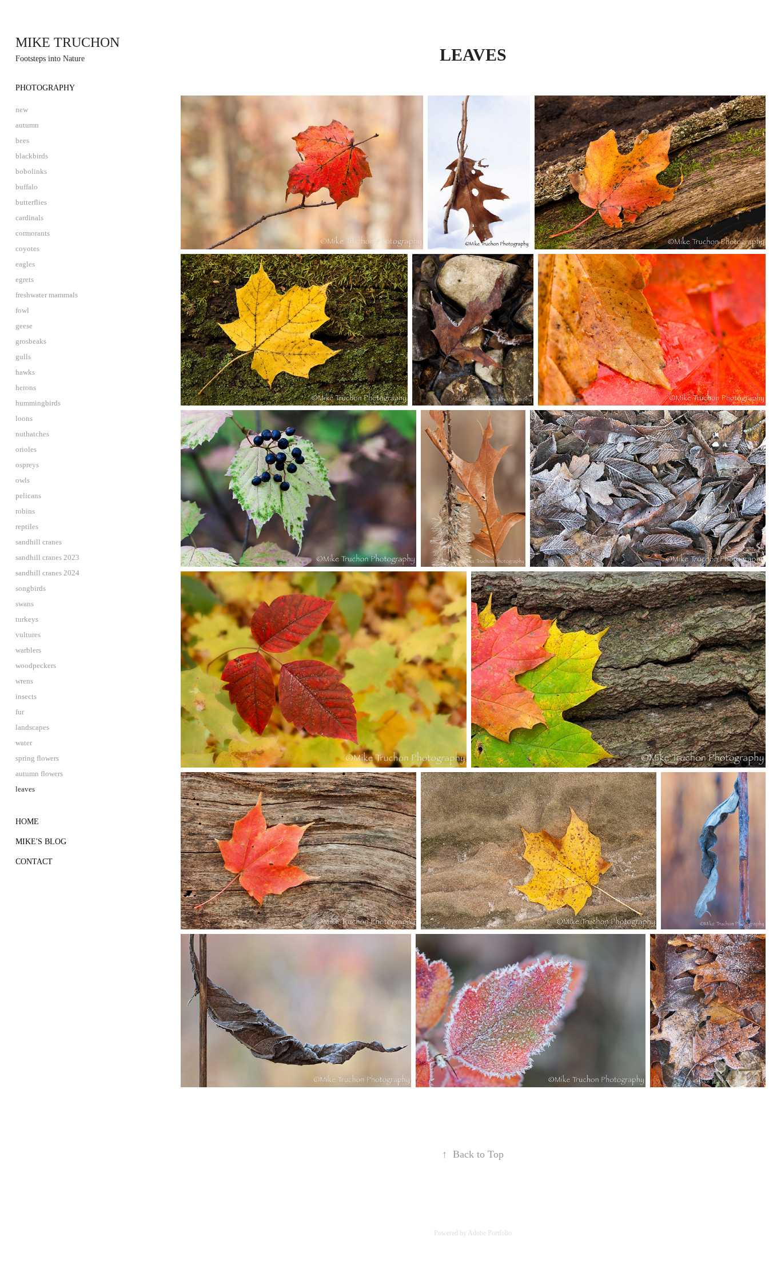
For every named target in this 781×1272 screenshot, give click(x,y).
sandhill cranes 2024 (47, 573)
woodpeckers (35, 665)
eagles (25, 264)
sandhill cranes (38, 542)
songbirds (30, 588)
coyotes (27, 248)
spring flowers (37, 758)
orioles (26, 449)
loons (24, 418)
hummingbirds (38, 403)
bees (22, 140)
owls (22, 480)
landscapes (32, 727)
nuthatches (32, 434)
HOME (27, 821)
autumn (27, 125)
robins (25, 511)
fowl (22, 310)
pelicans (28, 495)
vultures (28, 634)
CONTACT (34, 861)
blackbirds (31, 156)
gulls (23, 356)
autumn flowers (39, 773)
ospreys (27, 464)
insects (26, 696)
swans (24, 603)
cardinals (29, 217)
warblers (28, 650)
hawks (25, 372)
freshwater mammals (46, 295)
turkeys (26, 619)
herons (25, 387)
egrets (24, 279)
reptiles (26, 526)
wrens (24, 681)
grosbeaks (30, 341)
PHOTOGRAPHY (45, 88)
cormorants (32, 233)
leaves (25, 789)
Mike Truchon (67, 42)
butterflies (31, 202)
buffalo (26, 186)
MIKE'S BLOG (40, 841)
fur (19, 711)
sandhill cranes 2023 (47, 557)
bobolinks (31, 171)
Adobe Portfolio (490, 1233)
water (23, 742)
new (21, 109)
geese (24, 325)
